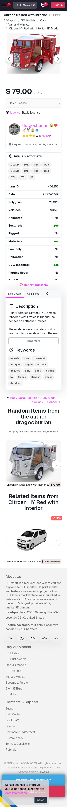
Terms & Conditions (18, 744)
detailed (15, 383)
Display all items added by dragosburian (33, 431)
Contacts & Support (22, 702)
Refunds (11, 749)
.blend (14, 164)
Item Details (15, 293)
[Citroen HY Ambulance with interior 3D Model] (33, 461)
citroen (49, 370)
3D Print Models (16, 659)
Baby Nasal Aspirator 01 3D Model (33, 398)
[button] (56, 465)
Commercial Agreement (20, 732)
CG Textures (13, 671)
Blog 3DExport (15, 688)
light (38, 370)
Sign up (58, 5)
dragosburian (35, 125)
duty (27, 370)
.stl (12, 177)
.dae (26, 164)
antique (15, 364)
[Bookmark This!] (56, 477)
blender (35, 377)
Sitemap (44, 771)
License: (15, 112)
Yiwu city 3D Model (44, 402)
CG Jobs (11, 694)
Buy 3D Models (18, 647)
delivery (15, 370)
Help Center (13, 714)
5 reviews (45, 135)
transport (39, 358)
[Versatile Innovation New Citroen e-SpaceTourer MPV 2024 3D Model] (33, 538)
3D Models (13, 653)
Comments (33, 293)
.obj (46, 164)
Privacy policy (14, 738)
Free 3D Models (16, 665)
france (22, 377)
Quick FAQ (12, 720)
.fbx (36, 164)
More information (15, 793)
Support (11, 708)
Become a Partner (17, 683)
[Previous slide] (9, 59)
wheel (48, 377)
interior (41, 364)
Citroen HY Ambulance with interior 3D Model (32, 484)
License (10, 726)
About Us (13, 576)
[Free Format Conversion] (31, 177)
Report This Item (36, 285)
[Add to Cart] (48, 477)
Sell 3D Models (15, 677)
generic (14, 358)
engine (28, 364)
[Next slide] (57, 59)
